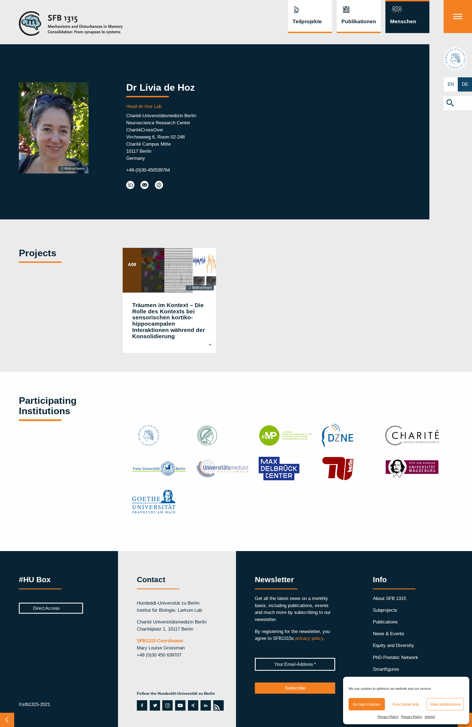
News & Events (388, 633)
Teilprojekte (307, 21)
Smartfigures (386, 669)
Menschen (403, 21)
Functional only (406, 704)
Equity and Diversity (393, 645)
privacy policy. (310, 638)
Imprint (430, 717)
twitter (155, 705)
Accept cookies (366, 704)
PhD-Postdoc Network (395, 657)
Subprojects (385, 610)
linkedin (204, 705)
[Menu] (458, 16)
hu (458, 58)
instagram (167, 705)
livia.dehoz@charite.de (144, 185)
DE (465, 84)
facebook (141, 705)
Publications (385, 622)
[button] (458, 103)
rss (217, 705)
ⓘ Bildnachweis (72, 168)
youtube (179, 705)
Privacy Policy (388, 717)
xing (192, 705)
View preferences (445, 704)
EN (451, 84)
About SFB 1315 (389, 598)
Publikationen (358, 21)
